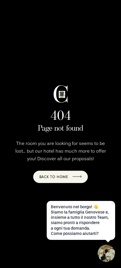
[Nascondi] (114, 201)
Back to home (53, 177)
